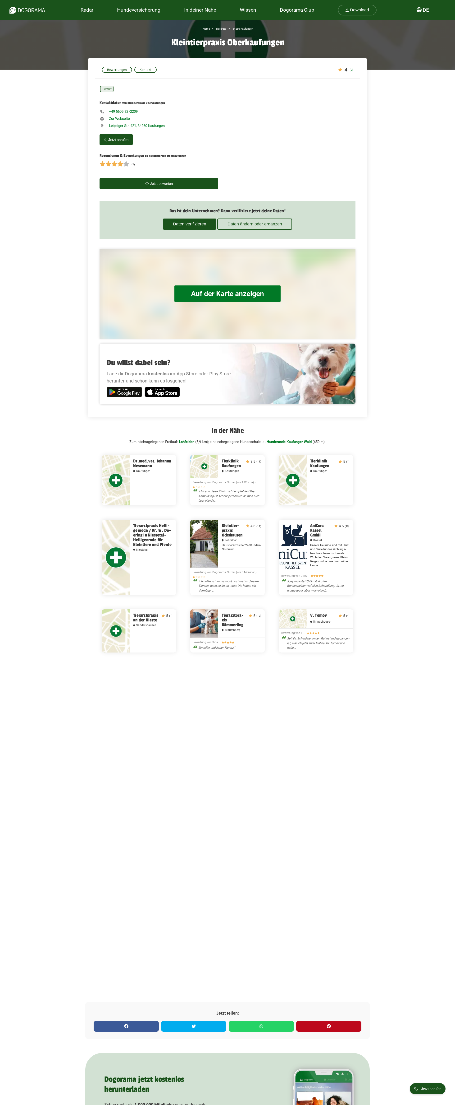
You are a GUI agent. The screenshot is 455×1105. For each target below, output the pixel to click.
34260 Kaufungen (242, 28)
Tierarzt (107, 89)
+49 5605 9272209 (123, 111)
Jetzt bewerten (161, 184)
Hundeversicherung (138, 10)
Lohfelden (186, 442)
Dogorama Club (297, 10)
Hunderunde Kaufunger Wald (289, 442)
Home (206, 28)
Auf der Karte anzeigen (227, 293)
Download (359, 10)
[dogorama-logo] (27, 10)
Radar (87, 10)
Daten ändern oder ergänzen (255, 224)
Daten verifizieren (189, 224)
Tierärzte (220, 28)
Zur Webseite (119, 119)
